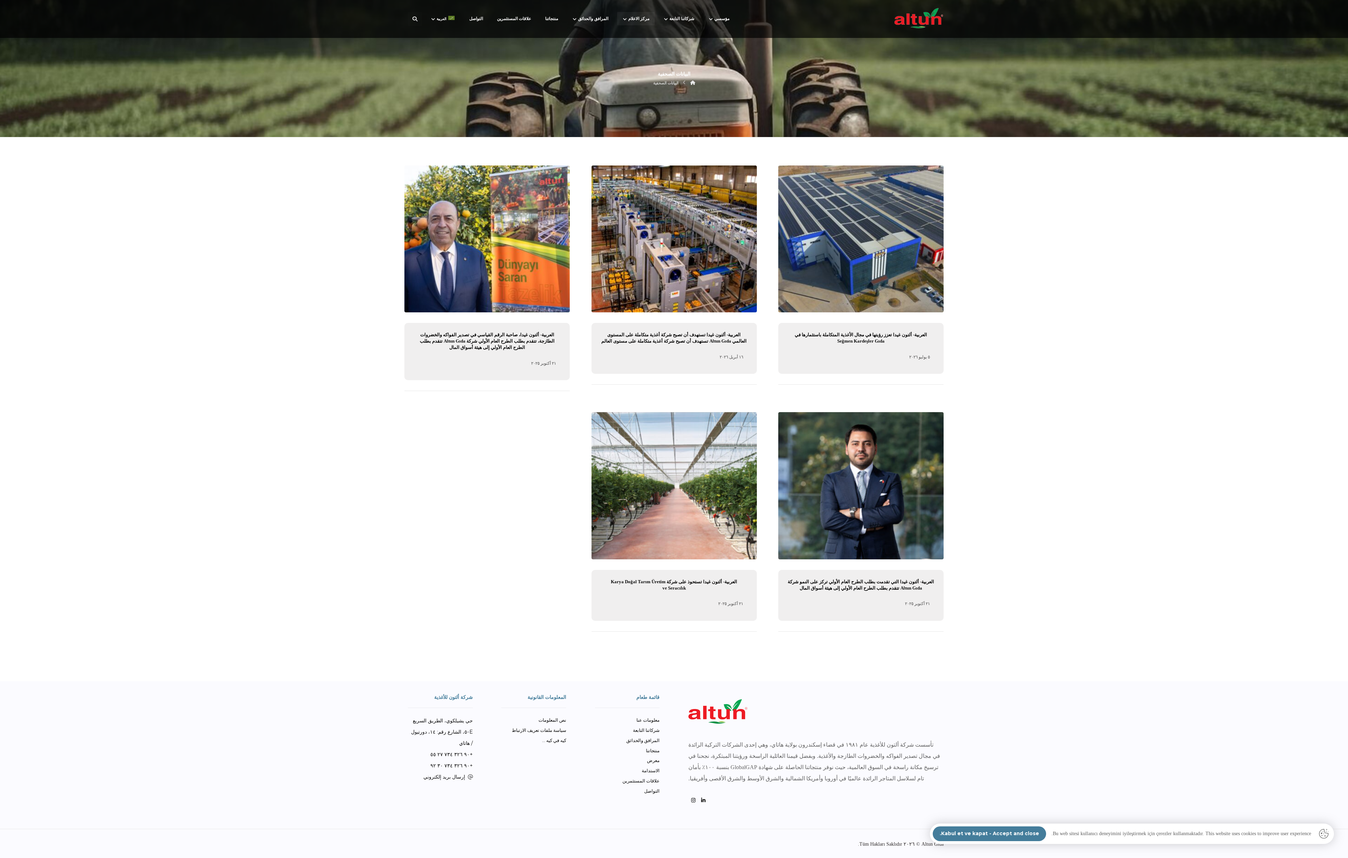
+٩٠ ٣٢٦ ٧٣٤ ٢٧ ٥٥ (451, 754)
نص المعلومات (552, 720)
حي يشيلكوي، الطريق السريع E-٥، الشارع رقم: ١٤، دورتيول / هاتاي (442, 731)
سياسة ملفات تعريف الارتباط (539, 730)
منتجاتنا (653, 750)
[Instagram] (693, 800)
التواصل (652, 791)
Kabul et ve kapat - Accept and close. (989, 833)
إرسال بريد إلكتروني (444, 777)
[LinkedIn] (704, 800)
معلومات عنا (648, 720)
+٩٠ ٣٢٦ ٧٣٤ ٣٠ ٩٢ (451, 765)
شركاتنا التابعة (646, 730)
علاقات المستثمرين (641, 781)
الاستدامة (651, 770)
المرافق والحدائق (643, 740)
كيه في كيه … (554, 740)
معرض (653, 760)
